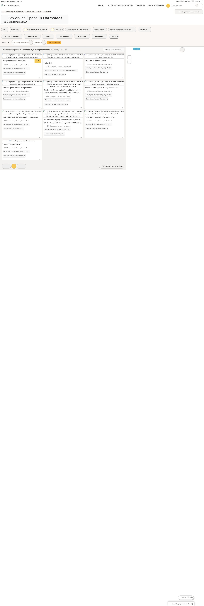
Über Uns (140, 5)
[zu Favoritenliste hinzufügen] (4, 56)
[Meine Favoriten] (168, 5)
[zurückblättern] (7, 56)
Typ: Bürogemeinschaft (20, 42)
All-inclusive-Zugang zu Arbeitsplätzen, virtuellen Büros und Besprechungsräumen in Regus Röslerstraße (62, 121)
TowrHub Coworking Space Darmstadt (100, 117)
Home (100, 5)
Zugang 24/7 (58, 29)
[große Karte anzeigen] (129, 57)
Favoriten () (182, 604)
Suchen (201, 5)
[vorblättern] (36, 56)
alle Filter (114, 36)
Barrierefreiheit (187, 597)
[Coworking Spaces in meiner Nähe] (129, 62)
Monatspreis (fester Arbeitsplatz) (120, 29)
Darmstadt (37, 42)
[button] (6, 166)
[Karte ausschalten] (182, 49)
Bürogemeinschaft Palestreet (14, 61)
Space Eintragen (155, 5)
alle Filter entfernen (54, 42)
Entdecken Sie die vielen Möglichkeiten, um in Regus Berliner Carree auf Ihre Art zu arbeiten (62, 91)
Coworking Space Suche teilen (112, 166)
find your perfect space (11, 1)
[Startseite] (2, 12)
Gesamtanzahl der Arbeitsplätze (77, 29)
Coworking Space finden (120, 5)
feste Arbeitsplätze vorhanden (37, 29)
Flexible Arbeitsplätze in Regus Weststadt (101, 88)
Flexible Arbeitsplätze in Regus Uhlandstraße (20, 117)
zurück (137, 49)
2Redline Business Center (95, 61)
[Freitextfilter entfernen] (197, 5)
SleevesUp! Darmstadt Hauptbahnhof (17, 88)
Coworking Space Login (183, 1)
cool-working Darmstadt (12, 144)
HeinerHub (48, 63)
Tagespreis (143, 29)
